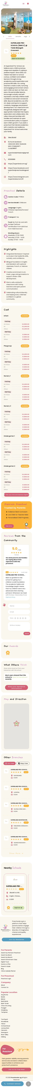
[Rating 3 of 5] (20, 618)
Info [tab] (10, 36)
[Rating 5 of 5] (25, 618)
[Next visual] (28, 22)
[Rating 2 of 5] (18, 618)
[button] (16, 723)
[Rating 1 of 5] (15, 618)
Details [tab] (18, 36)
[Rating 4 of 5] (23, 618)
